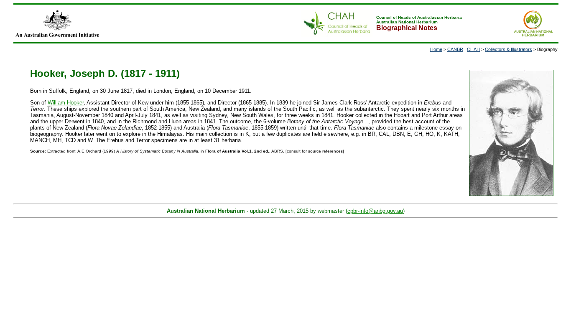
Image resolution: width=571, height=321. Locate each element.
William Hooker (66, 102)
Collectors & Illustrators (508, 49)
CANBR (455, 49)
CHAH (473, 49)
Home (436, 49)
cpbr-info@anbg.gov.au (375, 211)
